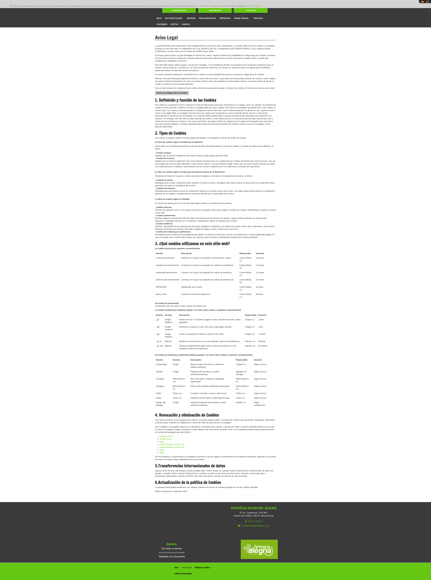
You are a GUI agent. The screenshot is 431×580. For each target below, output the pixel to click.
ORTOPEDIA (191, 18)
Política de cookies (253, 6)
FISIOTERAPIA (162, 24)
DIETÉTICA (174, 24)
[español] (423, 2)
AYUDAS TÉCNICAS (241, 18)
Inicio (176, 567)
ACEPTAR (251, 10)
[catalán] (428, 2)
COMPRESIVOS (225, 18)
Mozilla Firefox (165, 439)
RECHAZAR (215, 10)
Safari (161, 453)
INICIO (159, 18)
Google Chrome (166, 436)
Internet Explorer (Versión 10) (171, 447)
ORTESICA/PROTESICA (207, 18)
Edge (161, 442)
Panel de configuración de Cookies (171, 93)
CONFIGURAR (179, 10)
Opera (162, 450)
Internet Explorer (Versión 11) (171, 444)
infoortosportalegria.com (256, 526)
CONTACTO (186, 24)
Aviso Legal (186, 567)
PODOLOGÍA (258, 18)
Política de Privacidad (183, 573)
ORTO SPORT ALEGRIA (173, 18)
